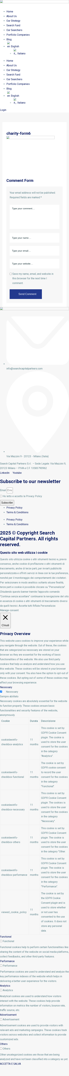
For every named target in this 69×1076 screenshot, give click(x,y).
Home (9, 11)
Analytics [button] (5, 985)
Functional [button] (5, 936)
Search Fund (13, 25)
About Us (11, 16)
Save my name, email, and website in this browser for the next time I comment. (32, 278)
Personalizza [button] (47, 605)
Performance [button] (7, 961)
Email (3, 490)
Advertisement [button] (8, 1014)
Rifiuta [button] (36, 605)
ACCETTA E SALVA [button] (10, 1063)
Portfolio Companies (18, 34)
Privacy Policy (14, 507)
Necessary (12, 691)
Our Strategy (13, 20)
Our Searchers (14, 30)
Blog (9, 39)
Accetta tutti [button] (25, 605)
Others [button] (4, 1044)
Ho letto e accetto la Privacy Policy (22, 496)
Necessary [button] (6, 687)
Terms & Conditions (17, 512)
